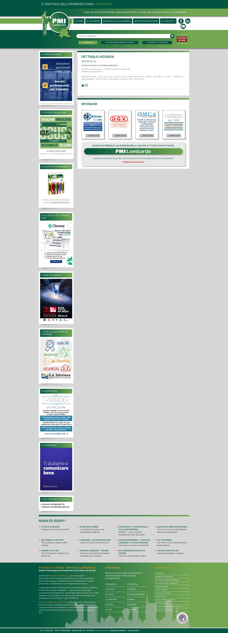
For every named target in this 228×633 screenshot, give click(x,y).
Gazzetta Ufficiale (164, 610)
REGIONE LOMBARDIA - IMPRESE (94, 551)
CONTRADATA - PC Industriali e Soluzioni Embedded (133, 528)
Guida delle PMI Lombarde (54, 602)
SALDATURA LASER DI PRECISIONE (172, 527)
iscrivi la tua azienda (117, 21)
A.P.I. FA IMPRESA (164, 540)
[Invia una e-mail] (86, 85)
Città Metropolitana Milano (167, 580)
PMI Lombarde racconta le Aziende (131, 552)
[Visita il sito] (82, 85)
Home (78, 21)
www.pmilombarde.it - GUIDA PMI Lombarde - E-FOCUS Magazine (134, 541)
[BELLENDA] (56, 469)
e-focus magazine (146, 21)
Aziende (87, 42)
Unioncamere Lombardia (166, 583)
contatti (168, 21)
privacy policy (133, 630)
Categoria (119, 42)
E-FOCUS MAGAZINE (50, 527)
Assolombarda (162, 586)
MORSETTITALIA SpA (50, 551)
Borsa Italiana (162, 603)
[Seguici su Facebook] (181, 21)
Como (109, 594)
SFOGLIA (66, 200)
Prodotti (157, 42)
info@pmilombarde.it (133, 162)
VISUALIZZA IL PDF (50, 200)
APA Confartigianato (164, 600)
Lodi (108, 609)
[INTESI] (56, 243)
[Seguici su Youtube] (183, 26)
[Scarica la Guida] (56, 184)
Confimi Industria (163, 593)
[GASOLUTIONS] (56, 359)
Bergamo (111, 584)
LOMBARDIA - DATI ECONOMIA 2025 (95, 540)
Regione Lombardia (164, 577)
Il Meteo (159, 573)
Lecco (109, 604)
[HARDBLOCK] (56, 415)
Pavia (131, 599)
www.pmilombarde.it (59, 576)
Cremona (111, 599)
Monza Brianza (135, 594)
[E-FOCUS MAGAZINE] (56, 132)
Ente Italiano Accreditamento (168, 606)
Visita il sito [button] (92, 136)
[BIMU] (56, 300)
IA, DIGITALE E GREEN (89, 527)
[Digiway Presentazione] (56, 79)
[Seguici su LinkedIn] (187, 21)
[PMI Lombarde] (57, 25)
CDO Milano (161, 596)
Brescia (110, 589)
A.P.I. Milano (161, 590)
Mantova (132, 584)
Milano (131, 589)
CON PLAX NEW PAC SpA (168, 551)
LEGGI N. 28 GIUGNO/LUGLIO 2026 (56, 154)
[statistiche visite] (182, 39)
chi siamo (93, 21)
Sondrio (132, 604)
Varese (131, 609)
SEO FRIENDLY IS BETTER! (52, 540)
